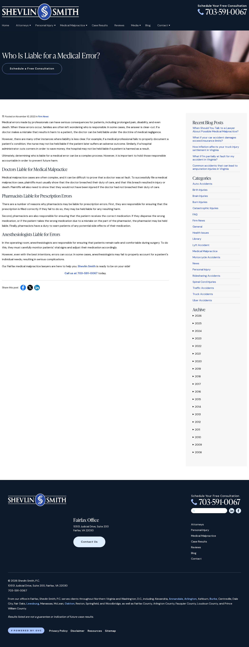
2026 (197, 315)
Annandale (176, 599)
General (197, 226)
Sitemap (110, 631)
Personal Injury (44, 25)
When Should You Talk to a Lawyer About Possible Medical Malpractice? (215, 129)
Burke (213, 599)
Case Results (100, 25)
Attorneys (22, 25)
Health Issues (201, 232)
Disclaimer (78, 631)
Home (5, 25)
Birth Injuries (200, 190)
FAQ (195, 214)
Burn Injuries (200, 202)
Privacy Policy (58, 631)
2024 (197, 331)
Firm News (43, 116)
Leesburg (32, 603)
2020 (197, 361)
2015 (197, 399)
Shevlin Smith (87, 266)
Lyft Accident (201, 245)
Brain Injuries (200, 196)
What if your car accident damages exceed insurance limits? (214, 139)
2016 (197, 391)
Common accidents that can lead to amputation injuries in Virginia (215, 167)
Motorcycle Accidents (206, 257)
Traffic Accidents (203, 288)
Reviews (119, 25)
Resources (95, 631)
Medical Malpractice (72, 25)
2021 (197, 353)
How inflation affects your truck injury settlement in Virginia (216, 148)
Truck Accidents (203, 294)
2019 (197, 369)
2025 (197, 323)
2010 (197, 437)
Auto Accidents (202, 184)
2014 (197, 406)
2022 (197, 346)
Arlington (190, 599)
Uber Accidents (202, 300)
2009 (197, 444)
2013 (197, 414)
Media (135, 25)
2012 (197, 422)
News (196, 263)
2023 (197, 338)
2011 (196, 429)
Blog (148, 25)
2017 (197, 384)
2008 (197, 452)
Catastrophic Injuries (205, 208)
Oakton (70, 603)
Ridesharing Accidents (206, 276)
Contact (162, 25)
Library (197, 239)
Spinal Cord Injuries (204, 282)
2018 (197, 376)
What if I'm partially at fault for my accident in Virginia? (213, 158)
